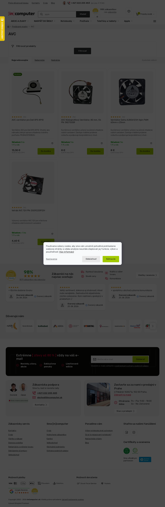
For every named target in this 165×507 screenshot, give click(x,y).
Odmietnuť (91, 259)
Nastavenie (51, 259)
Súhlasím (111, 259)
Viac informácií (66, 252)
